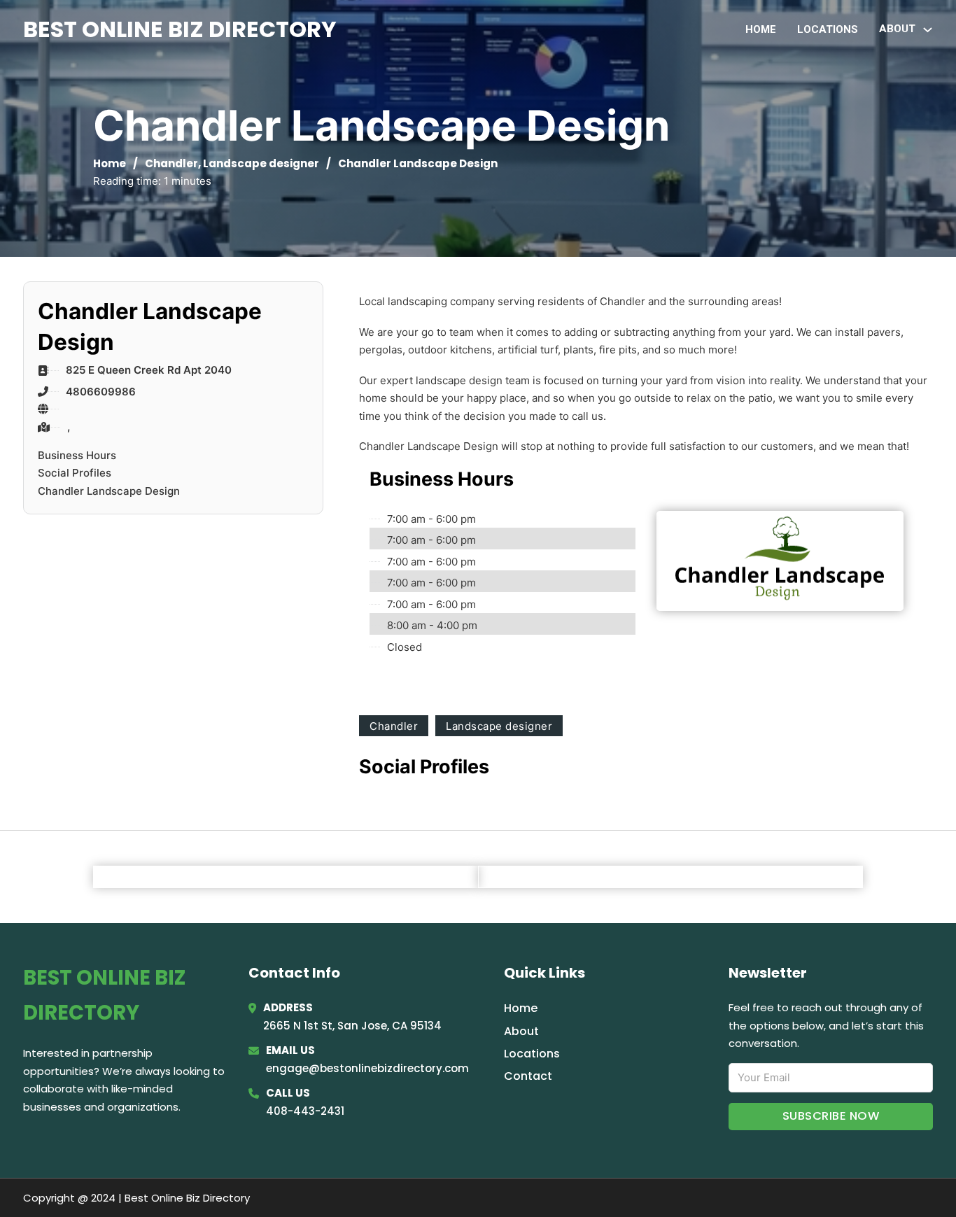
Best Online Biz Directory (180, 29)
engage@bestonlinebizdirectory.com (367, 1068)
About (521, 1031)
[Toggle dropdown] (927, 29)
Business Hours (77, 455)
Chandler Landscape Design (109, 491)
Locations (827, 29)
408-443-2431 (305, 1111)
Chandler (171, 163)
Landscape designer (261, 163)
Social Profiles (74, 472)
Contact (528, 1076)
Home (760, 29)
